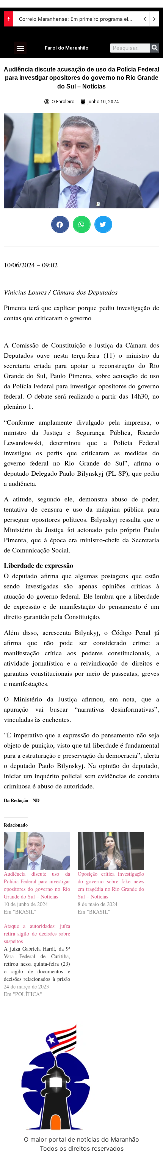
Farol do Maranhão (66, 48)
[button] (20, 48)
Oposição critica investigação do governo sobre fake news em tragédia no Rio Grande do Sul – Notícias (111, 885)
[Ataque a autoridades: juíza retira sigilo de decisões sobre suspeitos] (41, 960)
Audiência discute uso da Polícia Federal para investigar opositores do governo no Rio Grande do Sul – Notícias (37, 885)
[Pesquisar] (154, 48)
